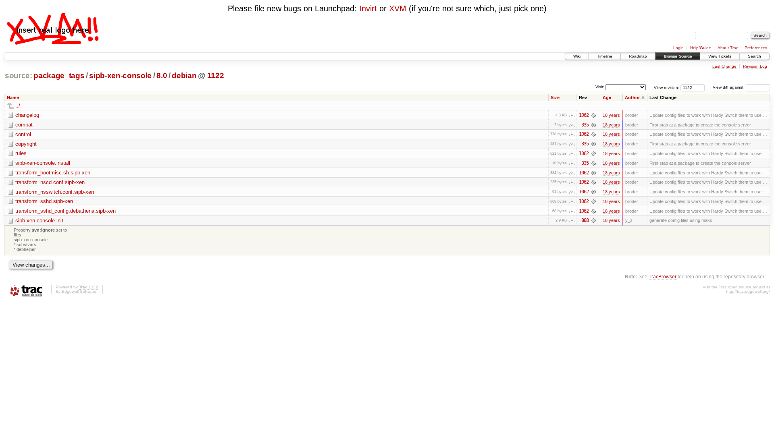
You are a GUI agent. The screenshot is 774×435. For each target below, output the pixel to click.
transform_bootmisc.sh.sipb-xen (52, 173)
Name (13, 97)
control (23, 134)
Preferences (756, 48)
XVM (397, 8)
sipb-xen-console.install (42, 163)
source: (18, 75)
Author (632, 97)
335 (585, 125)
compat (24, 125)
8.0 (161, 75)
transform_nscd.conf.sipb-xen (50, 182)
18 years (611, 115)
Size (555, 97)
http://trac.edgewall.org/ (748, 291)
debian (184, 75)
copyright (26, 144)
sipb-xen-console (120, 75)
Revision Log (755, 66)
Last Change (724, 66)
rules (21, 153)
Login (678, 48)
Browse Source (678, 56)
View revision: (666, 87)
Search (754, 56)
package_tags (58, 75)
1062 (584, 115)
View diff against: (729, 87)
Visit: (599, 87)
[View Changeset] (593, 115)
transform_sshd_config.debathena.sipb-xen (65, 211)
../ (17, 106)
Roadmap (638, 56)
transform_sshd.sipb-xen (44, 201)
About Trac (728, 48)
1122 (215, 75)
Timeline (604, 56)
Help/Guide (700, 48)
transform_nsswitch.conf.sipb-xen (54, 192)
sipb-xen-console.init (39, 221)
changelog (27, 115)
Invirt (368, 8)
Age (607, 97)
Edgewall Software (79, 291)
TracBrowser (662, 276)
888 (585, 220)
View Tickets (719, 56)
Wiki (576, 56)
